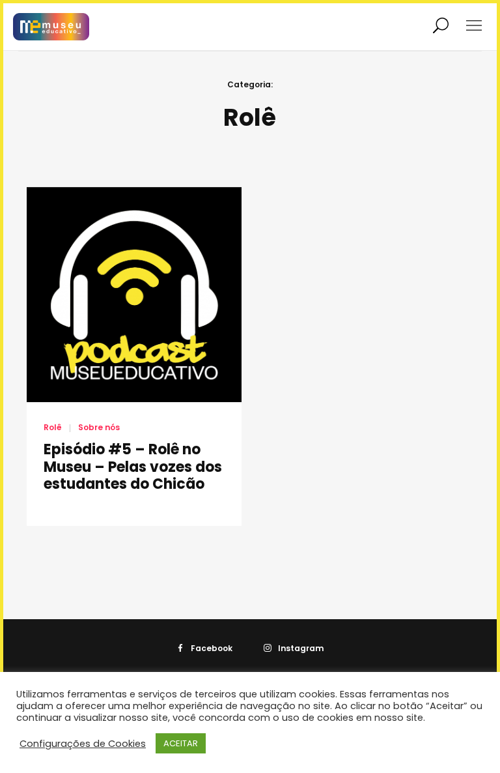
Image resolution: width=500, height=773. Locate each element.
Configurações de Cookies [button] (83, 744)
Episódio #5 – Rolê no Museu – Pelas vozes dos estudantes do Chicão (133, 466)
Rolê (53, 427)
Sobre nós (99, 427)
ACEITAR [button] (180, 743)
